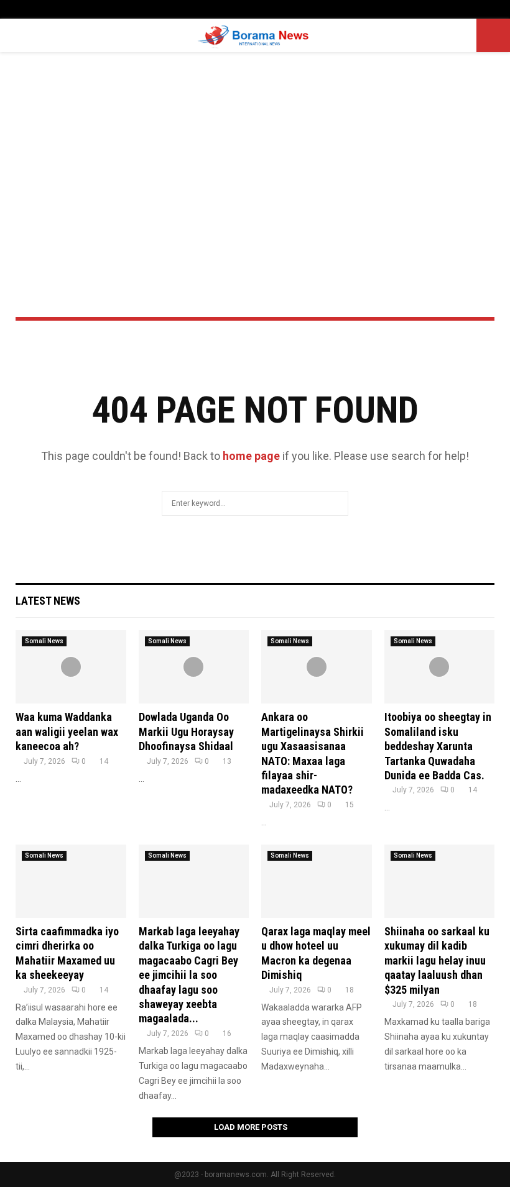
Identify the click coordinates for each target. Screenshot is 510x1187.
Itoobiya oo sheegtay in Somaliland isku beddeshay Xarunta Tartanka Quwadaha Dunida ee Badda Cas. (437, 746)
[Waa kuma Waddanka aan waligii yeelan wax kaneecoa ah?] (71, 666)
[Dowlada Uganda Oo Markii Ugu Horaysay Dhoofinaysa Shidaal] (194, 666)
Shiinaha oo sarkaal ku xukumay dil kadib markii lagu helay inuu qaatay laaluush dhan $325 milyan (436, 960)
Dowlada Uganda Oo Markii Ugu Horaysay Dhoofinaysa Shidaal (186, 731)
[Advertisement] (255, 152)
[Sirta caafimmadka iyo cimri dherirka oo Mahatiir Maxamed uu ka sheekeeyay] (71, 881)
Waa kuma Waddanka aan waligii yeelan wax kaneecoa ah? (67, 731)
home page (251, 455)
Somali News (44, 641)
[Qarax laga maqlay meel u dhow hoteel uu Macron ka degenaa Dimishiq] (316, 881)
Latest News (48, 600)
